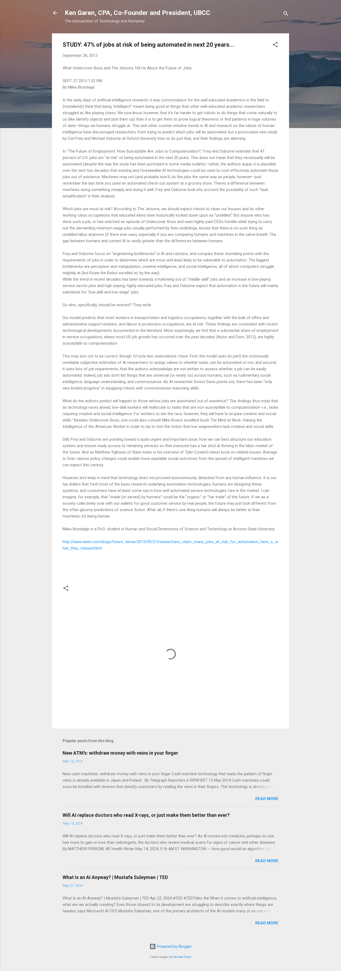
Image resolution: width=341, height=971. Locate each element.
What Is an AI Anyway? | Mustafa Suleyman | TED (115, 877)
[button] (275, 45)
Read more (266, 798)
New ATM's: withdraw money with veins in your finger (120, 753)
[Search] (286, 14)
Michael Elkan (182, 957)
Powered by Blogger (174, 946)
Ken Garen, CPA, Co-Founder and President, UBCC (137, 13)
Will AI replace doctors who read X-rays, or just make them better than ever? (146, 815)
